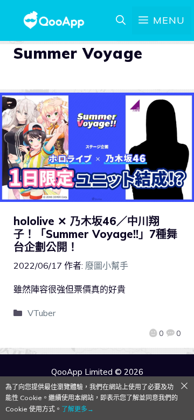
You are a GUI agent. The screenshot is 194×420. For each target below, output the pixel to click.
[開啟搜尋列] (120, 20)
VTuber (41, 312)
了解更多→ (77, 409)
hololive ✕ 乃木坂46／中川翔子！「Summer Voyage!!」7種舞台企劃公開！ (95, 234)
